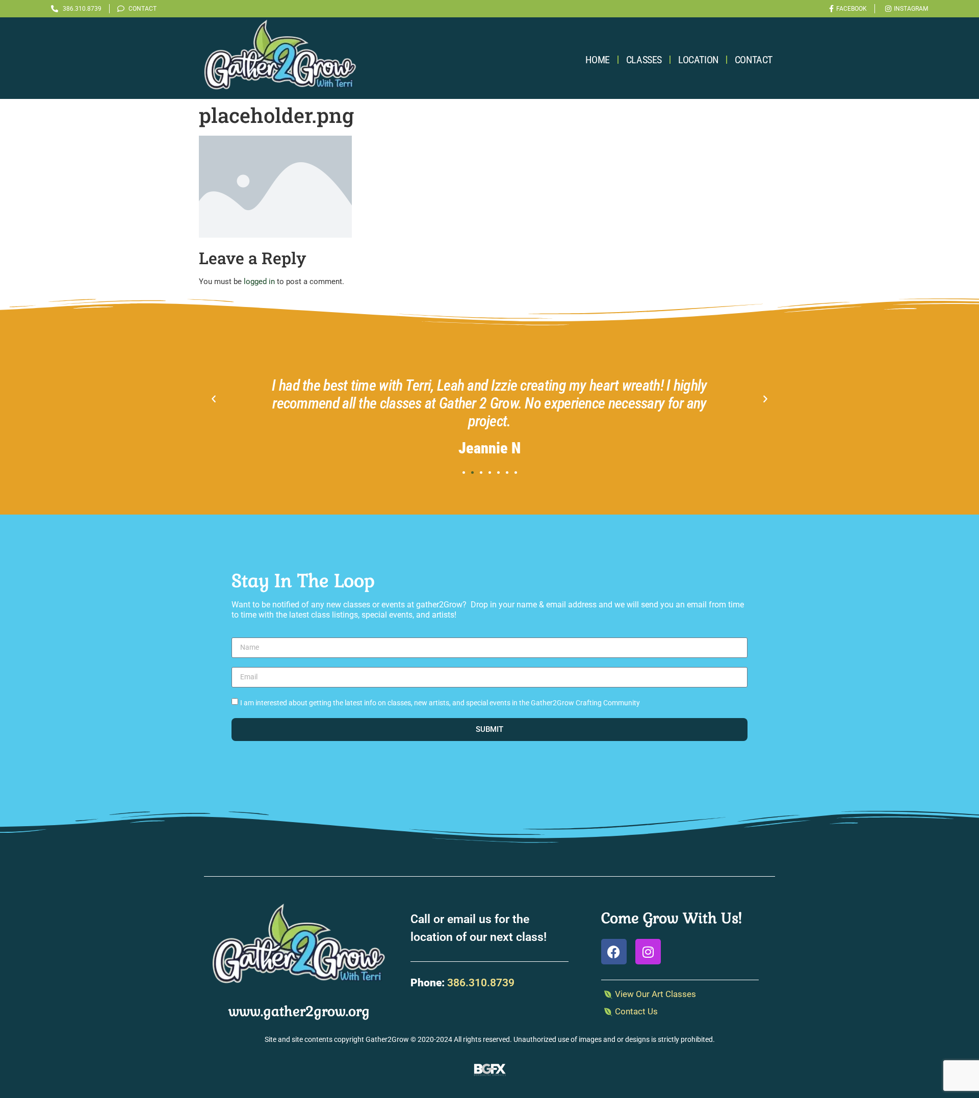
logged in (259, 281)
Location (698, 60)
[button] (213, 399)
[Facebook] (614, 951)
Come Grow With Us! (671, 918)
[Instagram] (648, 951)
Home (597, 60)
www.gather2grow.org (299, 1011)
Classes (644, 60)
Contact (753, 60)
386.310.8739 (480, 983)
